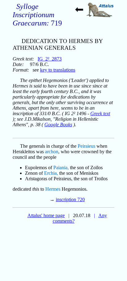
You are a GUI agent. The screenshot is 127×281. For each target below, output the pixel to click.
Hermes (52, 189)
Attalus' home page (46, 215)
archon (51, 151)
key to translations (57, 69)
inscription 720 (70, 199)
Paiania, (61, 167)
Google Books (58, 124)
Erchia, (51, 173)
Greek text (100, 113)
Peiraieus (86, 146)
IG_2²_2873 (50, 58)
